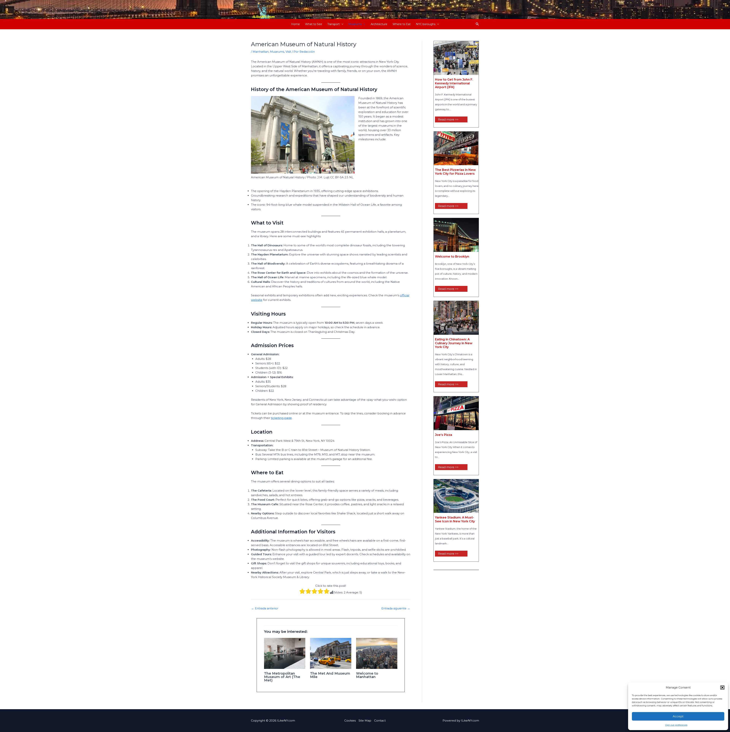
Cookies (350, 720)
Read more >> (448, 119)
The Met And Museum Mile (330, 675)
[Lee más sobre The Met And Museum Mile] (330, 653)
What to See (313, 24)
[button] (722, 687)
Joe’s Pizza (443, 435)
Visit (288, 51)
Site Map (365, 720)
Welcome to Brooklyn (452, 256)
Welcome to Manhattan (367, 675)
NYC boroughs (425, 24)
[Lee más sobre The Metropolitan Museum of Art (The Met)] (284, 653)
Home (295, 24)
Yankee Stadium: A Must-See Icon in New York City (455, 519)
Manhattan (261, 51)
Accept (678, 716)
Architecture (379, 24)
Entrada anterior (264, 608)
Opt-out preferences (676, 724)
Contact (380, 720)
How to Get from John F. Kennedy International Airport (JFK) (454, 83)
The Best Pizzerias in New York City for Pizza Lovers (455, 171)
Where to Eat (402, 24)
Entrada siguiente (395, 608)
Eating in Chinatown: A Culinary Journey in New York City (453, 343)
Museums (355, 24)
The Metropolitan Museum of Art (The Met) (282, 676)
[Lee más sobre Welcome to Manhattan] (376, 653)
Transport (333, 24)
